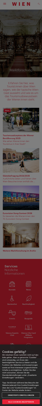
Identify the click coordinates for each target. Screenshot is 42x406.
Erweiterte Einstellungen (21, 395)
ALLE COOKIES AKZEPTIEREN (21, 402)
